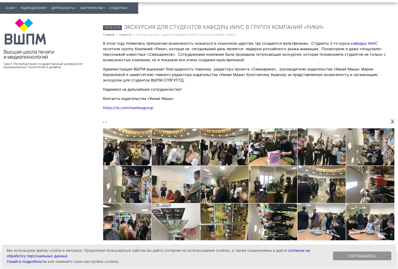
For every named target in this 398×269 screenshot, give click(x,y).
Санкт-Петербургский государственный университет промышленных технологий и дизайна (43, 65)
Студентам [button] (117, 8)
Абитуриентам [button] (91, 8)
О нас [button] (10, 8)
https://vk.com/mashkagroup (128, 107)
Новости (125, 34)
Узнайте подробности (27, 261)
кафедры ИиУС (364, 43)
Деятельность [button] (62, 8)
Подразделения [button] (32, 8)
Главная (108, 34)
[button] (132, 6)
